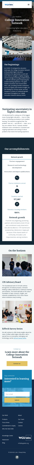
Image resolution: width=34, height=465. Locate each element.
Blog (3, 443)
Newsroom (5, 440)
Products (4, 419)
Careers (20, 426)
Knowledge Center (7, 435)
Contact (20, 422)
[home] (8, 4)
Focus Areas (5, 422)
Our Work (5, 415)
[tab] (17, 157)
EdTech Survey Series (20, 338)
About (20, 415)
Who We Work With (8, 429)
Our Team (21, 419)
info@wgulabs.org (23, 443)
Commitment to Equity (9, 426)
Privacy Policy (22, 452)
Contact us (16, 363)
